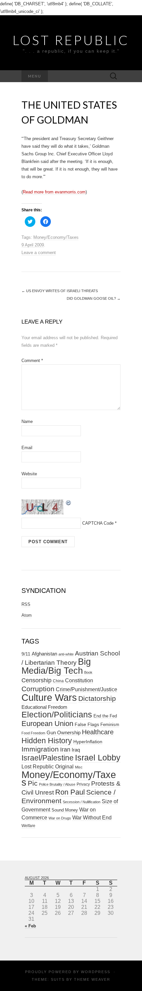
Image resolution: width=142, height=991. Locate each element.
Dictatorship (97, 698)
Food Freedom (33, 733)
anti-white (66, 654)
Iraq (76, 750)
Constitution (79, 680)
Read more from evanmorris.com (54, 191)
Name (27, 421)
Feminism (109, 724)
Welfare (28, 825)
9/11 (25, 654)
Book (88, 672)
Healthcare (98, 732)
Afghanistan (44, 653)
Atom (26, 615)
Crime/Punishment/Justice (86, 689)
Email (26, 447)
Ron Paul (70, 792)
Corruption (37, 689)
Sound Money (65, 810)
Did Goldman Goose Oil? (94, 298)
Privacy (83, 784)
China (58, 681)
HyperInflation (87, 741)
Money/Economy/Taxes (56, 237)
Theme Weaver (92, 979)
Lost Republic (71, 40)
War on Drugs (60, 818)
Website (29, 473)
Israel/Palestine (47, 758)
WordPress (95, 972)
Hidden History (46, 741)
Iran (65, 749)
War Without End (92, 817)
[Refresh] (68, 502)
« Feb (30, 925)
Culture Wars (49, 697)
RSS (25, 604)
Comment (32, 360)
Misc (79, 767)
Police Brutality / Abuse (57, 784)
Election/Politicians (56, 714)
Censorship (36, 680)
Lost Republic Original (47, 766)
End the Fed (105, 715)
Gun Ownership (64, 732)
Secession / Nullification (81, 802)
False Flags (87, 724)
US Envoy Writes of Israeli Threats (59, 291)
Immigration (40, 749)
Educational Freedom (44, 707)
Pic (33, 783)
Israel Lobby (98, 757)
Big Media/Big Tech (56, 666)
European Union (47, 723)
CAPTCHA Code (98, 523)
